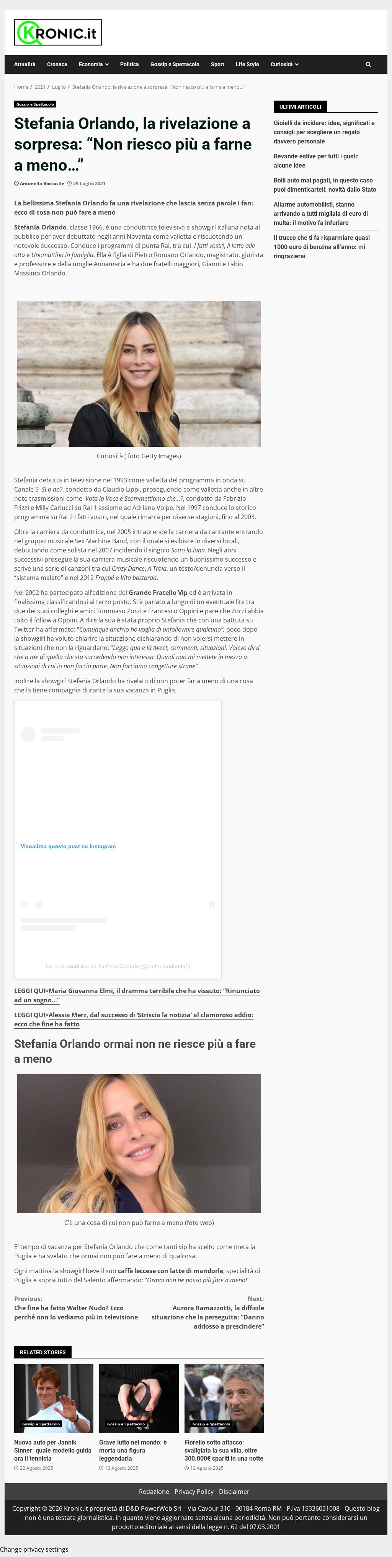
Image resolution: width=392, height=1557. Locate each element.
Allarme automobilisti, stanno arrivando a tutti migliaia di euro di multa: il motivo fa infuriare (321, 213)
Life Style (247, 64)
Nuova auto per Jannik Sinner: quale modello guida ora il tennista (53, 1398)
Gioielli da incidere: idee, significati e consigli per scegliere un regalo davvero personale (324, 132)
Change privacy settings (34, 1549)
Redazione (154, 1491)
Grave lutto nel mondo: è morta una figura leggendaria (138, 1398)
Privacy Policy (194, 1491)
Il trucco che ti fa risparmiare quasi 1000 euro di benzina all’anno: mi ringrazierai (322, 247)
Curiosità (282, 64)
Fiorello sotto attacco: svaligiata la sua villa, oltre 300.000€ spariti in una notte (224, 1398)
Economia (91, 64)
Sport (217, 64)
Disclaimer (234, 1491)
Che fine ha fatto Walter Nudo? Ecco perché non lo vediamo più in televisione (76, 1308)
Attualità (25, 64)
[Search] (368, 64)
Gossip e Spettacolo (174, 64)
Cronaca (57, 64)
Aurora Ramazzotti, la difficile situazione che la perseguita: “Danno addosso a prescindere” (208, 1313)
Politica (129, 64)
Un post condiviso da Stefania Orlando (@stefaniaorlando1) (118, 966)
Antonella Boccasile (42, 183)
